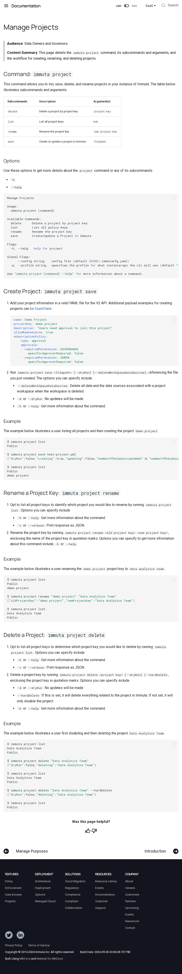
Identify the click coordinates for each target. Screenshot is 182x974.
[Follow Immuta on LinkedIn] (20, 936)
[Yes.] (88, 830)
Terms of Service (38, 945)
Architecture (43, 881)
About (129, 881)
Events (99, 888)
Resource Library (106, 881)
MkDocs (25, 958)
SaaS (149, 6)
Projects (10, 901)
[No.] (94, 830)
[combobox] (169, 6)
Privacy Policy (13, 945)
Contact (130, 927)
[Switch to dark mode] (126, 5)
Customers (132, 894)
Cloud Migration (75, 881)
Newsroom (132, 921)
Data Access (13, 894)
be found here (40, 308)
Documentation (105, 894)
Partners (130, 901)
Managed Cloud (45, 901)
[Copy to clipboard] (174, 198)
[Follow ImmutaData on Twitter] (9, 936)
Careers (130, 888)
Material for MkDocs (50, 958)
